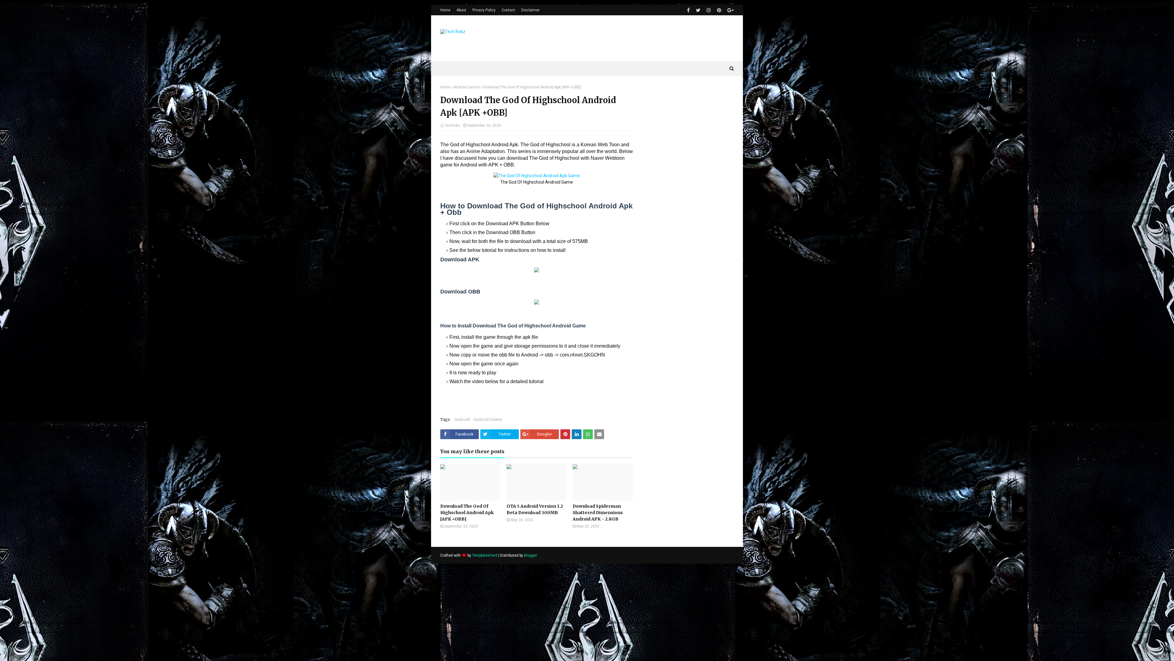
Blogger (530, 555)
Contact (508, 10)
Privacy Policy (484, 10)
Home (445, 10)
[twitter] (698, 10)
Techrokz (452, 125)
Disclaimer (530, 10)
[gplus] (730, 10)
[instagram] (708, 10)
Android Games (466, 87)
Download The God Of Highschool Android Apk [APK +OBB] (467, 512)
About (461, 10)
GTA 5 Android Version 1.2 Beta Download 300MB (535, 509)
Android (462, 419)
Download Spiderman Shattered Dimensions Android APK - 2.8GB (598, 512)
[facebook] (688, 10)
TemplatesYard (484, 555)
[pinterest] (719, 10)
